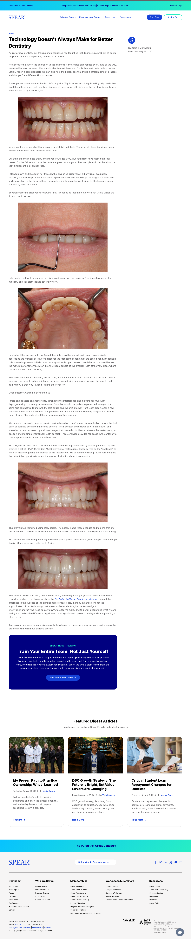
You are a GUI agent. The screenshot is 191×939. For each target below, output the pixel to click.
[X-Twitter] (170, 862)
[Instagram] (160, 862)
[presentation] (36, 755)
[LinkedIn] (165, 862)
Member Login (176, 6)
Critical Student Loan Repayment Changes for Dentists (152, 784)
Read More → (21, 820)
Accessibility (37, 927)
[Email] (181, 862)
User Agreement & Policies (20, 927)
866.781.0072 (20, 924)
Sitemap (47, 927)
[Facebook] (155, 862)
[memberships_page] (95, 846)
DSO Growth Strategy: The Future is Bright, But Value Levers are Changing (94, 784)
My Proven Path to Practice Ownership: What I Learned (35, 782)
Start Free (154, 17)
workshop (76, 599)
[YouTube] (176, 862)
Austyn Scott (167, 795)
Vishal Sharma (108, 795)
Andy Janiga (49, 791)
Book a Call (173, 17)
